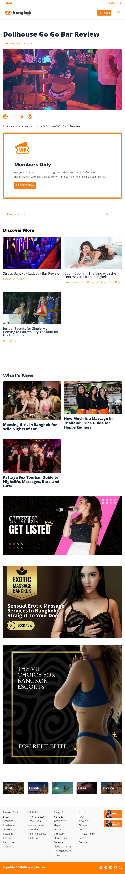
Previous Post (14, 214)
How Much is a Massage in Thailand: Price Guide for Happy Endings (88, 423)
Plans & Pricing (62, 846)
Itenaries (33, 829)
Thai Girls (8, 846)
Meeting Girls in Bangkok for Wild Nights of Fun (30, 426)
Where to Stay (36, 816)
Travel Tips (34, 821)
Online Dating (36, 825)
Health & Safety (37, 833)
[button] (120, 3)
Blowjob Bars (10, 812)
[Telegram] (22, 116)
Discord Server (62, 850)
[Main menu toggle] (118, 13)
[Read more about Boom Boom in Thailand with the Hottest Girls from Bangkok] (93, 252)
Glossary (84, 825)
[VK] (30, 116)
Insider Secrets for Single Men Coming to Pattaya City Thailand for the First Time (30, 331)
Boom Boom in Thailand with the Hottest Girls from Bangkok (90, 275)
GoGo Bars (9, 43)
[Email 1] (100, 867)
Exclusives (34, 838)
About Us (84, 812)
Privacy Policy (87, 833)
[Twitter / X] (120, 867)
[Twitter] (5, 116)
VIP (18, 43)
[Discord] (110, 867)
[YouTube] (115, 867)
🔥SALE (8, 2)
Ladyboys (101, 282)
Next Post (113, 214)
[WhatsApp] (13, 116)
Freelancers (10, 825)
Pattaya (8, 341)
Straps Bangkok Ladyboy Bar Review (31, 273)
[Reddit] (105, 867)
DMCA (82, 829)
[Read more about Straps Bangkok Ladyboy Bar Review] (32, 252)
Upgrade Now (25, 185)
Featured (70, 282)
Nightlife (114, 282)
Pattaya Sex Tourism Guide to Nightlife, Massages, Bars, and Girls (31, 482)
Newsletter (60, 855)
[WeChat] (38, 116)
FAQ (81, 816)
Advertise (84, 821)
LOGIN (112, 2)
